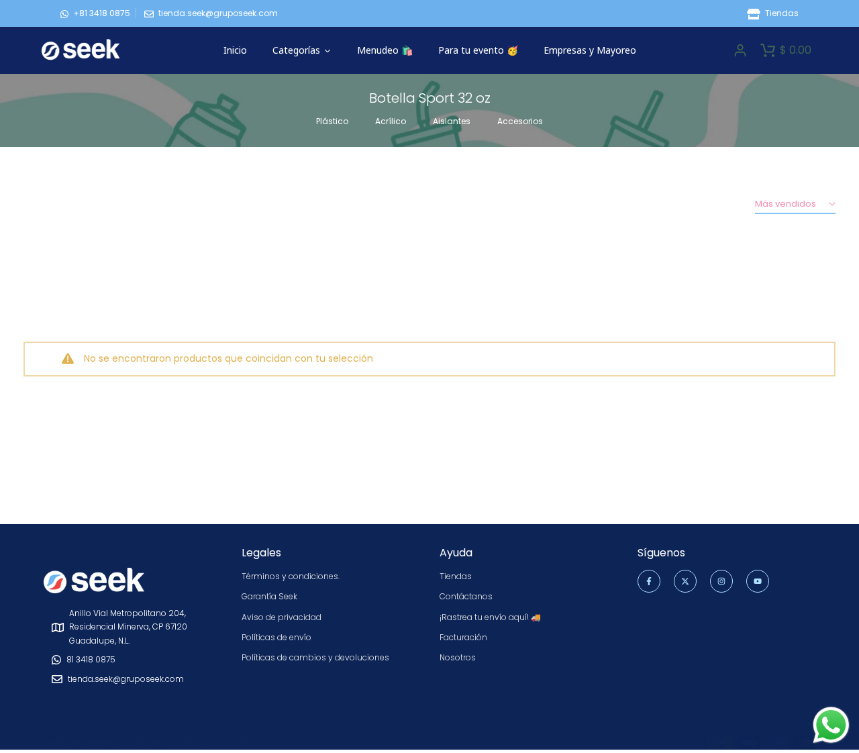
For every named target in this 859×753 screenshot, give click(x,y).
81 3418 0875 (90, 659)
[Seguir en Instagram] (721, 581)
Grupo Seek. (228, 742)
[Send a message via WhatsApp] (831, 725)
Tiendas (781, 13)
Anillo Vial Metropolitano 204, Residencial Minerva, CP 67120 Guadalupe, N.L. (128, 626)
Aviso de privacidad (281, 616)
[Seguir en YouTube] (757, 581)
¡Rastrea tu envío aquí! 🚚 (490, 616)
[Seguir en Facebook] (649, 581)
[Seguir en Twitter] (685, 581)
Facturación (463, 637)
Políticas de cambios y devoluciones (315, 657)
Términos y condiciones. (291, 576)
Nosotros (458, 657)
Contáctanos (466, 596)
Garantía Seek (269, 596)
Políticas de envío (276, 637)
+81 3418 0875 (101, 13)
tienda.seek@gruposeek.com (218, 13)
